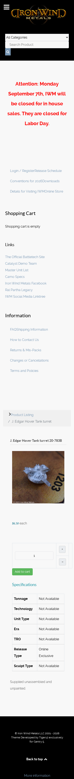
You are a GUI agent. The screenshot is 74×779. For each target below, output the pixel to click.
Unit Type (21, 619)
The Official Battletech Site (25, 257)
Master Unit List (16, 270)
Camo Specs (15, 277)
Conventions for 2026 (26, 181)
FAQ (13, 329)
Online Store (54, 191)
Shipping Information (32, 329)
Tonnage (21, 599)
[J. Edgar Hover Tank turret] (38, 477)
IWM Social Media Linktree (25, 296)
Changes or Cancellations (29, 360)
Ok (4, 769)
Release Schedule (48, 171)
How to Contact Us (24, 340)
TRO (17, 639)
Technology (23, 609)
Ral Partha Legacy (19, 290)
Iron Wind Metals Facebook (25, 283)
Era (16, 629)
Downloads (51, 181)
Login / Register (22, 171)
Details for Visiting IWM (27, 191)
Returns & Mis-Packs (25, 350)
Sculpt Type (23, 666)
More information (37, 776)
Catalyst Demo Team (21, 264)
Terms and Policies (24, 371)
